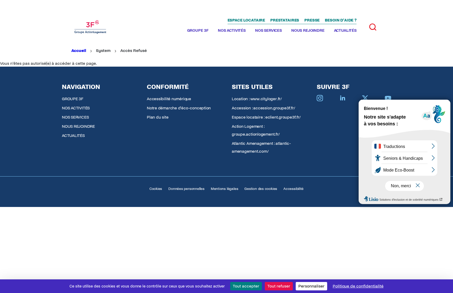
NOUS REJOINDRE (308, 30)
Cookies (155, 189)
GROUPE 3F (198, 30)
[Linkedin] (342, 98)
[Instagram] (320, 98)
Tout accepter (246, 286)
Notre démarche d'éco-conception (179, 108)
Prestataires (284, 20)
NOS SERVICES (268, 30)
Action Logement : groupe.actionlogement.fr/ (256, 130)
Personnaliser (311, 286)
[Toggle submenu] (210, 31)
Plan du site (157, 117)
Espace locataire (246, 20)
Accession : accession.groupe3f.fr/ (263, 108)
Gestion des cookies (260, 189)
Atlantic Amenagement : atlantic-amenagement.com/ (261, 147)
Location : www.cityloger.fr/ (257, 99)
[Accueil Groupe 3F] (90, 27)
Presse (312, 20)
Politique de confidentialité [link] (358, 286)
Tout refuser (278, 286)
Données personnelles (186, 189)
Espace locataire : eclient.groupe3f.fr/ (266, 117)
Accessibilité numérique (169, 99)
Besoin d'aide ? (341, 20)
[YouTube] (388, 98)
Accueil (78, 50)
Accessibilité (293, 189)
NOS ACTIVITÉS (232, 30)
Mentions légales (224, 189)
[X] (365, 98)
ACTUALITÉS (345, 30)
